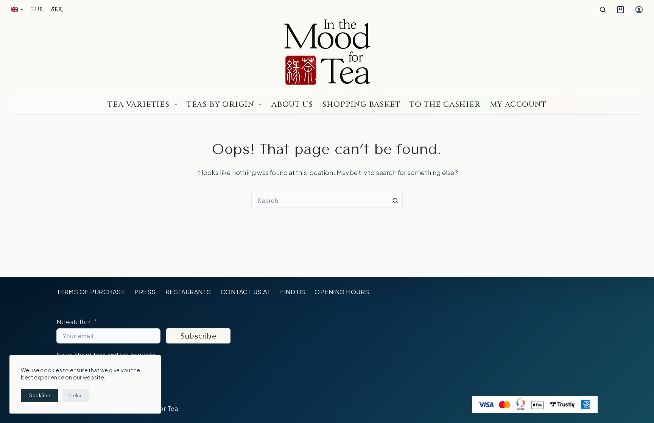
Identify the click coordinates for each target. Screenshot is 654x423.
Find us (292, 292)
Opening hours (342, 292)
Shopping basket (361, 104)
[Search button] (395, 200)
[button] (17, 9)
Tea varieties (138, 104)
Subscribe (198, 335)
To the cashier (445, 104)
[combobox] (320, 200)
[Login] (639, 9)
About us (292, 104)
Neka (75, 395)
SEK (56, 9)
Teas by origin (220, 104)
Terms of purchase (90, 292)
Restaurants (188, 292)
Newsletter (73, 322)
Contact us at (246, 292)
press (145, 292)
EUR (37, 9)
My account (518, 104)
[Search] (603, 9)
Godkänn (39, 395)
